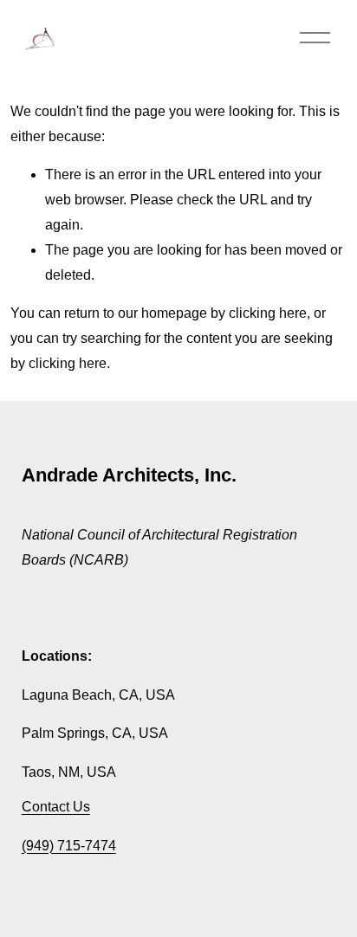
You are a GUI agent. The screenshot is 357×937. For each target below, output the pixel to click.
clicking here (268, 313)
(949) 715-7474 (69, 845)
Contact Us (56, 806)
